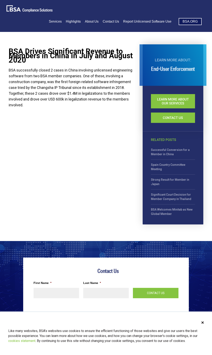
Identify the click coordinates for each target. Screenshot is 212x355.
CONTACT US (156, 293)
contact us (173, 118)
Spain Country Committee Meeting (168, 167)
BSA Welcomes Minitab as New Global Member (172, 212)
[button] (202, 323)
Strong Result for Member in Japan (170, 182)
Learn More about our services (173, 101)
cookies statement (21, 341)
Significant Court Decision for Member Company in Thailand (171, 197)
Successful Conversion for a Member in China (170, 152)
